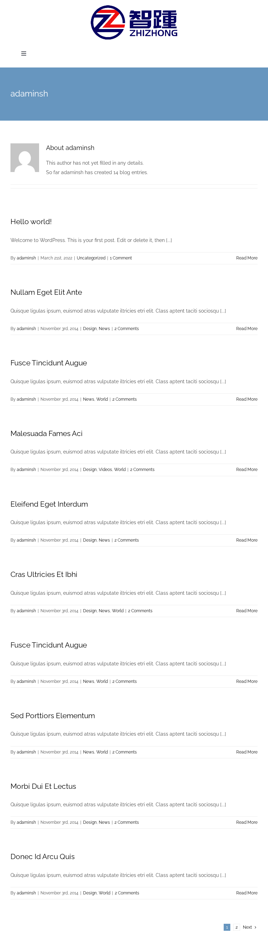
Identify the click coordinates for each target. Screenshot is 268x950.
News (104, 328)
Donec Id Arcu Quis (42, 856)
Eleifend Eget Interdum (49, 504)
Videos (105, 469)
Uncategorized (91, 258)
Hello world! (31, 221)
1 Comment (121, 258)
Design (90, 328)
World (102, 399)
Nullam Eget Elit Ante (46, 292)
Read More (247, 258)
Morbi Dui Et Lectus (43, 786)
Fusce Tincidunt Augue (48, 362)
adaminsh (26, 258)
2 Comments (126, 328)
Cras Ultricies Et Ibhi (43, 574)
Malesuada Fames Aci (46, 433)
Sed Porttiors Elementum (52, 715)
